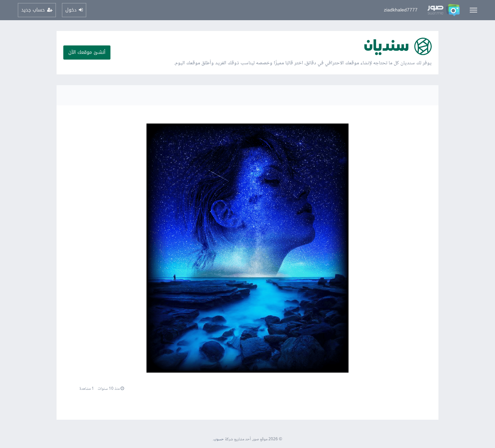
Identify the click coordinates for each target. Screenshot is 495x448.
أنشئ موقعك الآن (86, 52)
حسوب (218, 439)
